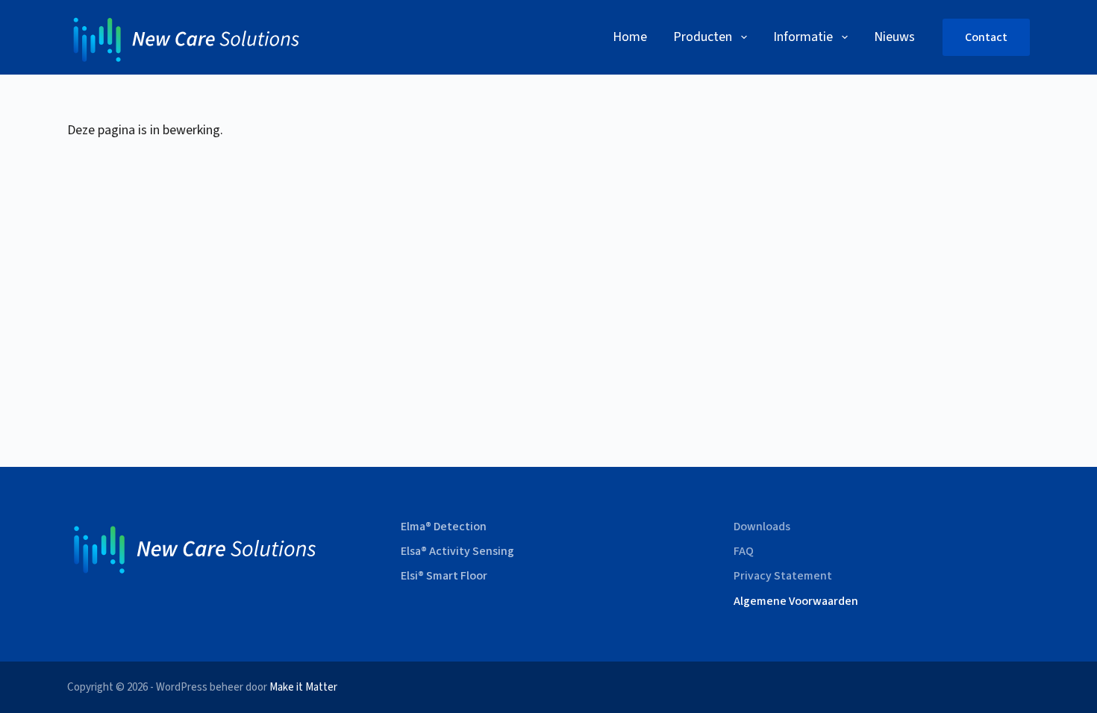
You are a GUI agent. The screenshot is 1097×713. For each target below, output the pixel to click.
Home (630, 37)
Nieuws (894, 37)
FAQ (744, 551)
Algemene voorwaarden (796, 601)
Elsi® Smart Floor (444, 576)
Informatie (803, 37)
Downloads (762, 527)
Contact (986, 37)
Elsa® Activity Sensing (457, 551)
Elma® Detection (444, 527)
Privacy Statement (783, 576)
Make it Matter (303, 687)
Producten (702, 37)
